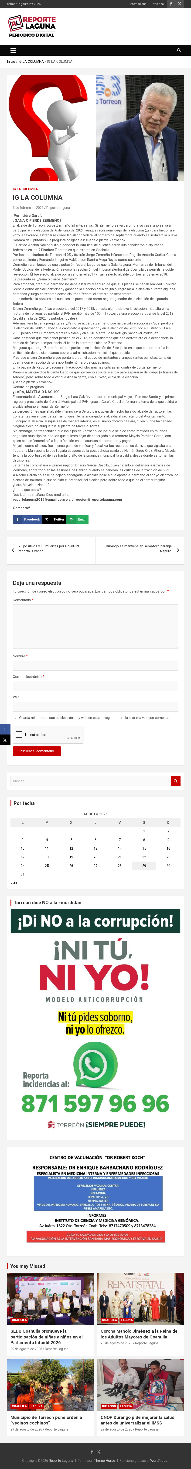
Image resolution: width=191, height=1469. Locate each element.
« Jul (13, 883)
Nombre (20, 656)
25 (47, 866)
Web (16, 697)
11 (47, 848)
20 (95, 857)
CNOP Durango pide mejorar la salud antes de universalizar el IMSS (137, 1420)
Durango (109, 1406)
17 (22, 857)
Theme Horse (104, 1461)
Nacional (158, 4)
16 (168, 848)
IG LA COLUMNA (25, 189)
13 (95, 848)
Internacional (138, 4)
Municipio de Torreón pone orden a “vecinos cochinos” (46, 1420)
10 (22, 848)
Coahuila (19, 1320)
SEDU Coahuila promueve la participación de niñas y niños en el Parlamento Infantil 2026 (46, 1336)
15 (144, 848)
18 (47, 857)
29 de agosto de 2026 (26, 1349)
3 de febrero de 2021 (28, 208)
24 (22, 866)
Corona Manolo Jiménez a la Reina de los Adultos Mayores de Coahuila (139, 1334)
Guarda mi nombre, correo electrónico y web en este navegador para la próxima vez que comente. (94, 718)
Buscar (176, 781)
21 (120, 857)
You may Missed (27, 1266)
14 (120, 848)
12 (71, 848)
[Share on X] (5, 739)
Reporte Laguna (58, 208)
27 (95, 866)
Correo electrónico (28, 677)
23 (168, 857)
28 (120, 866)
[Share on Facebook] (5, 729)
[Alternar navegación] (13, 50)
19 (71, 857)
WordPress (158, 1461)
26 (71, 866)
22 (144, 857)
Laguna (127, 1320)
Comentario (23, 600)
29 (144, 866)
